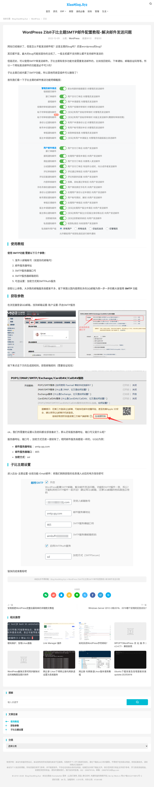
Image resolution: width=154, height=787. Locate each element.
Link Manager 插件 (52, 643)
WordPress (35, 19)
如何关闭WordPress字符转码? (93, 643)
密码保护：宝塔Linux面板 (20, 643)
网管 (71, 11)
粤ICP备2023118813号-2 (131, 776)
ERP (62, 11)
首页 (48, 11)
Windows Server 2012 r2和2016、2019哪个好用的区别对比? (117, 608)
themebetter (57, 776)
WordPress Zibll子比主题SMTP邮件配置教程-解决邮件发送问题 (77, 32)
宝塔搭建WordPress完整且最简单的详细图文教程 (31, 608)
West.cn (117, 776)
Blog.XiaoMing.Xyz (77, 4)
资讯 (55, 11)
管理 (97, 11)
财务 (90, 11)
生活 (104, 11)
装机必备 (80, 11)
